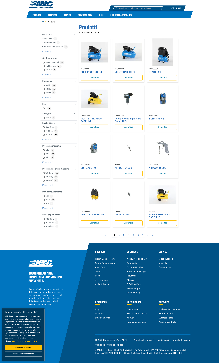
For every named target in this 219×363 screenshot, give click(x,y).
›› (152, 235)
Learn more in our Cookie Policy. (25, 341)
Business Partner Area (121, 15)
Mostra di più (47, 52)
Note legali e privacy (144, 340)
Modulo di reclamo (181, 340)
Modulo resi (163, 340)
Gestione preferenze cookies (109, 345)
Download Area (85, 15)
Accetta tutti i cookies (23, 347)
